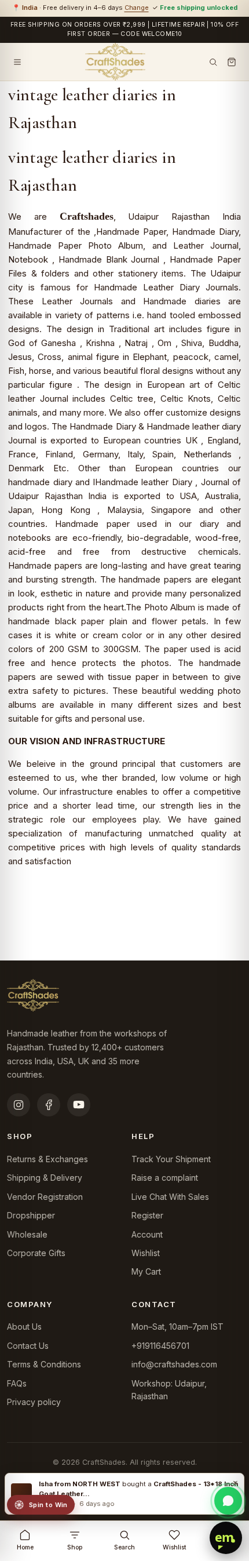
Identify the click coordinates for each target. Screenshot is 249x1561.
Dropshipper (31, 1215)
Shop (74, 1547)
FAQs (17, 1383)
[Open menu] (17, 62)
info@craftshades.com (174, 1364)
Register (147, 1215)
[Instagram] (18, 1104)
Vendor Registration (45, 1197)
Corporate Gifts (36, 1253)
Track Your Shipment (171, 1159)
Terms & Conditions (44, 1364)
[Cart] (231, 62)
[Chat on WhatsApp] (228, 1501)
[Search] (213, 62)
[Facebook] (48, 1104)
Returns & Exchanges (47, 1159)
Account (147, 1234)
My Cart (146, 1271)
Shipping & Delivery (44, 1177)
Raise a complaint (164, 1177)
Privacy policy (34, 1402)
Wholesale (27, 1234)
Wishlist (145, 1253)
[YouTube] (78, 1104)
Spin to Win (48, 1505)
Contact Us (28, 1346)
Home (25, 1547)
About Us (24, 1326)
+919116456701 (160, 1346)
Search (124, 1547)
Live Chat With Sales (170, 1197)
